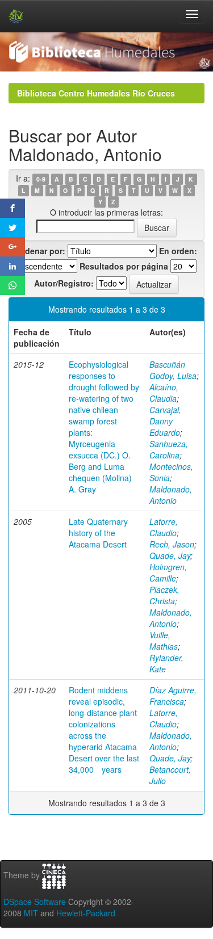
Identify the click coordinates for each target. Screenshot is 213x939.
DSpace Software (34, 901)
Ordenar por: (40, 250)
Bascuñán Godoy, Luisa (173, 370)
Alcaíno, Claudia (163, 392)
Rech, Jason (171, 544)
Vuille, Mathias (163, 640)
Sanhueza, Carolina (168, 449)
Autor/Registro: (64, 283)
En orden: (178, 250)
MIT (31, 913)
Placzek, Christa (164, 595)
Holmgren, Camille (168, 572)
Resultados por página (124, 266)
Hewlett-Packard (85, 913)
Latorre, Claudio (163, 527)
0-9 (40, 179)
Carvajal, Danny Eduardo (165, 421)
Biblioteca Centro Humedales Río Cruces (96, 93)
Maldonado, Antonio (170, 494)
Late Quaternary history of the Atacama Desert (98, 533)
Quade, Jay (169, 555)
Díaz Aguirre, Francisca (173, 695)
